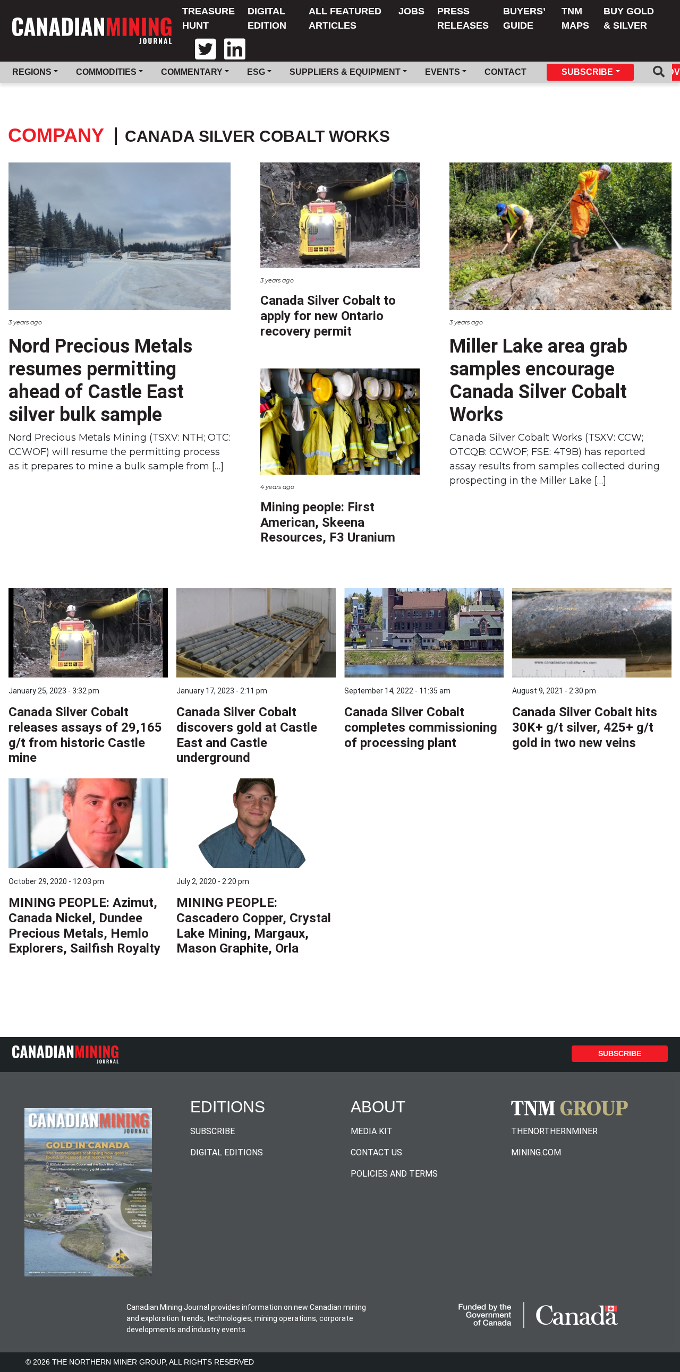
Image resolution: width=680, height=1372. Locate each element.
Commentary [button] (192, 71)
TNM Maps (575, 18)
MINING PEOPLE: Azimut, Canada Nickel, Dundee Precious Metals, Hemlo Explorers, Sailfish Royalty (84, 925)
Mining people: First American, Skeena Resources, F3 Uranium (327, 522)
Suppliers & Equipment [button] (345, 71)
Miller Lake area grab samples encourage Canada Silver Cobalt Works (538, 380)
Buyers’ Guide (524, 18)
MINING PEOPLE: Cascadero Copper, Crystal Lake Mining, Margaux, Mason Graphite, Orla (253, 925)
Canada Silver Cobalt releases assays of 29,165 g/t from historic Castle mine (85, 735)
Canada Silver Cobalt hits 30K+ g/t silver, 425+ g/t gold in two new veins (584, 727)
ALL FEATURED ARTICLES (345, 18)
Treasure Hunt (208, 18)
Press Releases (463, 18)
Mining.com (536, 1152)
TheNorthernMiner (554, 1131)
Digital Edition (267, 18)
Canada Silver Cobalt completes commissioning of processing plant (420, 727)
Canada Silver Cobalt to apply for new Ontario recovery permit (328, 316)
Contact (505, 71)
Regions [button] (32, 71)
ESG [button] (256, 71)
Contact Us (376, 1152)
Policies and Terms (394, 1174)
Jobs (411, 11)
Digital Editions (226, 1152)
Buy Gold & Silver (629, 18)
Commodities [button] (106, 71)
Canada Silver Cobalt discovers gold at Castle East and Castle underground (246, 735)
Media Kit (372, 1131)
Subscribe (619, 1053)
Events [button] (442, 71)
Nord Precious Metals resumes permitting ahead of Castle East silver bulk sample (100, 380)
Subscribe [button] (587, 71)
